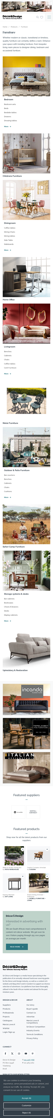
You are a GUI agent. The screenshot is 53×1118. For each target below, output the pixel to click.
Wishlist (6, 1028)
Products (6, 1009)
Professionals (8, 1013)
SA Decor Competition (35, 1027)
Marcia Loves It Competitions (32, 1022)
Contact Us (31, 1013)
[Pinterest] (32, 1053)
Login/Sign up (9, 1032)
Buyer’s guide (32, 1009)
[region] (26, 1096)
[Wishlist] (42, 17)
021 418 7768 (29, 1060)
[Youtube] (26, 1053)
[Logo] (19, 17)
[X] (12, 1053)
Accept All (26, 1098)
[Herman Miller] (18, 812)
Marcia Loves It (9, 1024)
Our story (30, 1005)
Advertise (30, 1017)
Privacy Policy (32, 1038)
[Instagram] (19, 1053)
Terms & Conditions (34, 1034)
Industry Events (32, 1030)
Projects (6, 1017)
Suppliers (7, 1005)
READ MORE (17, 947)
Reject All (26, 1113)
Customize (26, 1105)
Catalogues (7, 1021)
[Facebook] (5, 1053)
